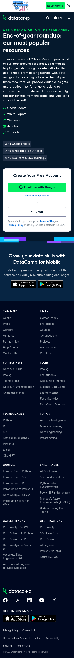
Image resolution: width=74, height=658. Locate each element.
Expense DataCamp (52, 386)
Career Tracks (49, 317)
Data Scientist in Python (18, 533)
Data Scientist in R (14, 539)
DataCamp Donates (52, 404)
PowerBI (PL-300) (51, 551)
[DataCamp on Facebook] (5, 600)
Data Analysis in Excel (17, 494)
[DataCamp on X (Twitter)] (17, 600)
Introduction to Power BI (18, 489)
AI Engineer (47, 545)
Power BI (8, 443)
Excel (6, 449)
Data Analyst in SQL (15, 527)
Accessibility (52, 638)
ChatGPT (9, 455)
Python (7, 420)
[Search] (48, 17)
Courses (45, 329)
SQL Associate (49, 533)
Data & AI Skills (12, 369)
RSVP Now (53, 5)
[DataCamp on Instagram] (54, 600)
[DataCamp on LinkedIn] (29, 600)
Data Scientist (48, 539)
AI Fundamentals (50, 471)
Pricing (7, 374)
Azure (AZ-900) (49, 556)
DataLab (45, 353)
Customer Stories (13, 392)
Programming (48, 437)
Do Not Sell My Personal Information (22, 638)
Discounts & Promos (52, 380)
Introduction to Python (17, 471)
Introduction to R (13, 483)
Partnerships (11, 341)
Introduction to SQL (15, 477)
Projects (45, 341)
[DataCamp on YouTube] (41, 600)
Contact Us (10, 353)
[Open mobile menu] (68, 17)
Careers (8, 329)
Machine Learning (51, 426)
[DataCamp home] (29, 591)
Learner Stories (49, 392)
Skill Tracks (47, 323)
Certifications (48, 335)
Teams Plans (11, 380)
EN (60, 17)
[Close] (68, 6)
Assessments (48, 347)
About (7, 317)
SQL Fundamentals (52, 477)
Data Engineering (51, 432)
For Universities (49, 398)
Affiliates (8, 335)
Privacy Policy (15, 225)
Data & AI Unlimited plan (18, 386)
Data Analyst (48, 527)
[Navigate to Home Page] (16, 18)
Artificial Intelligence (16, 437)
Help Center (10, 347)
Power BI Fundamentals (55, 492)
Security (7, 645)
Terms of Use (47, 221)
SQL (5, 432)
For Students (48, 374)
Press (6, 323)
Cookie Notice (29, 630)
